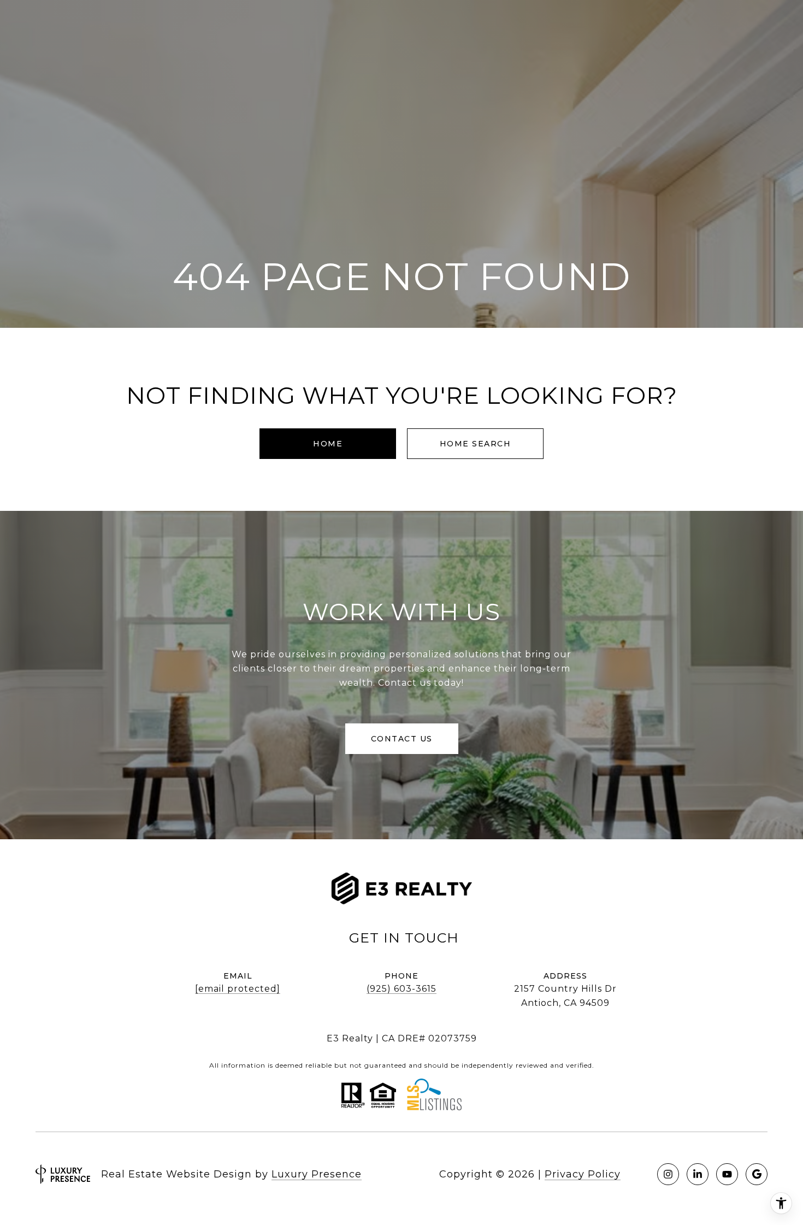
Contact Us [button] (402, 739)
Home (328, 444)
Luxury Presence (316, 1174)
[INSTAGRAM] (668, 1174)
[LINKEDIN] (697, 1174)
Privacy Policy (583, 1174)
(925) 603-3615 (401, 988)
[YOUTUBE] (727, 1174)
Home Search (475, 444)
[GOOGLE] (756, 1174)
